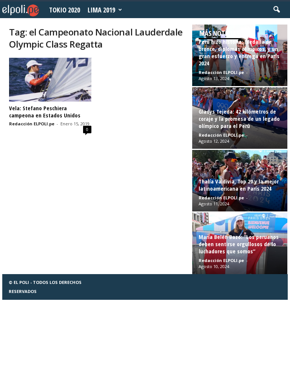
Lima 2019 (101, 9)
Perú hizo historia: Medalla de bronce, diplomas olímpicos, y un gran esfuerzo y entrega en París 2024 (239, 52)
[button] (276, 10)
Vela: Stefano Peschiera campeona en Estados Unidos (44, 111)
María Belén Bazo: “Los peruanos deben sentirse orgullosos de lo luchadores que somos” (239, 244)
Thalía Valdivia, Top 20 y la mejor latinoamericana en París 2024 (239, 184)
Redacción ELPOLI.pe (31, 123)
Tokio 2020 (64, 9)
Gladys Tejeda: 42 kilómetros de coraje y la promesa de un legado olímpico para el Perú (239, 119)
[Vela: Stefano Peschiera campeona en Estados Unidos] (50, 80)
